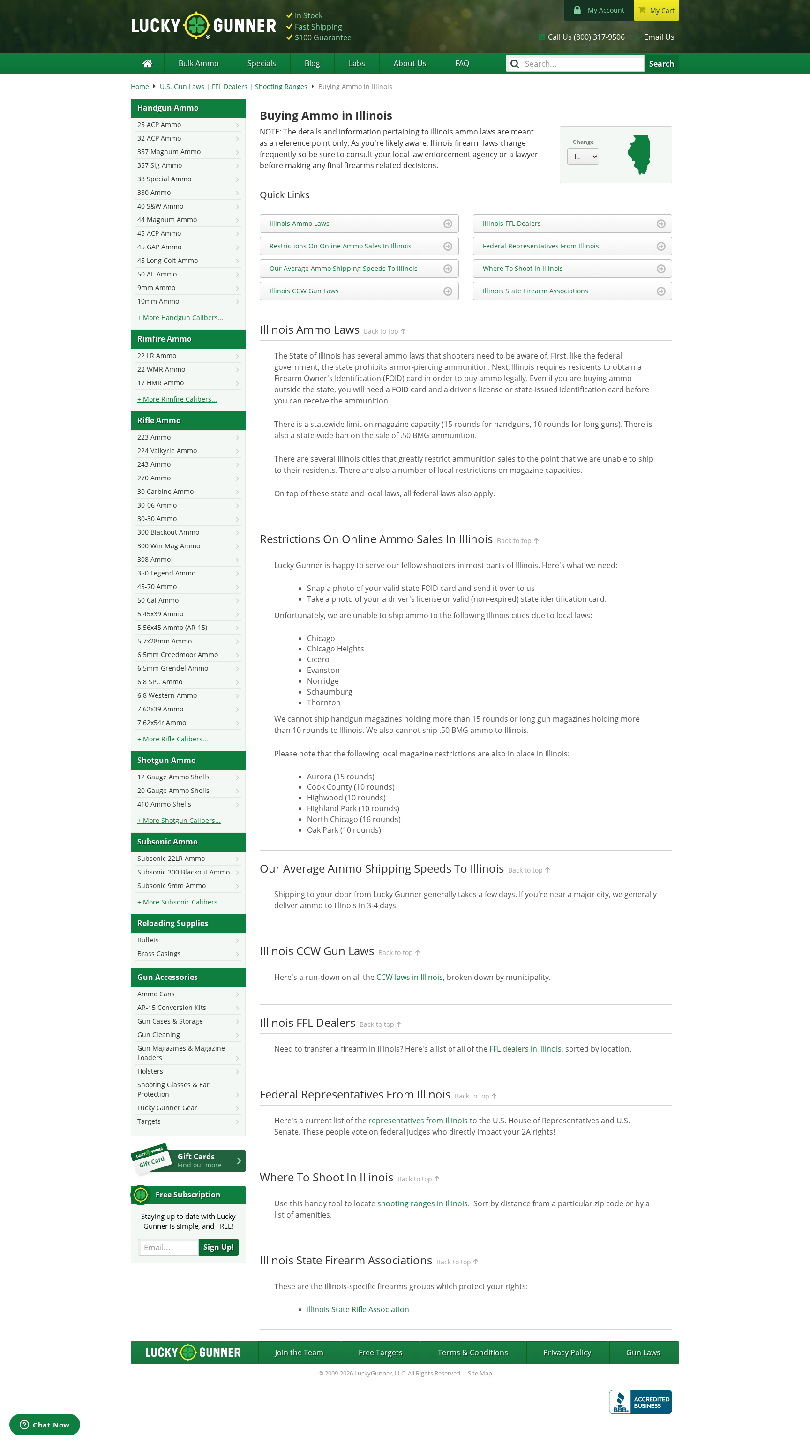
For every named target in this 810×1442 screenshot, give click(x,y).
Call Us (586, 37)
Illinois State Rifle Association (358, 1309)
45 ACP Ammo (159, 233)
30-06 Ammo (157, 505)
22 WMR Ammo (161, 369)
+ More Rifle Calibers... (172, 738)
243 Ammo (154, 464)
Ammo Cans (156, 993)
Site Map (480, 1373)
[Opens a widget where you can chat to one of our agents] (44, 1425)
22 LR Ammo (156, 355)
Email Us (659, 37)
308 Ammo (154, 559)
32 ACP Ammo (159, 138)
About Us (410, 63)
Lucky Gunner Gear (167, 1107)
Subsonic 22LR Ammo (171, 858)
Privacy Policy (567, 1352)
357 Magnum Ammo (169, 151)
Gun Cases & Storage (170, 1020)
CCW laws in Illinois (409, 977)
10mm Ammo (158, 301)
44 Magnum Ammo (167, 219)
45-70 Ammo (157, 586)
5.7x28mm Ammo (164, 640)
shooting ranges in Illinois (422, 1203)
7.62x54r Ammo (161, 722)
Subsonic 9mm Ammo (171, 885)
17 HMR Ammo (160, 382)
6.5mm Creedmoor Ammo (177, 654)
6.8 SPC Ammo (159, 681)
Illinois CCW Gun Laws (304, 290)
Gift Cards (200, 1160)
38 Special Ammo (164, 178)
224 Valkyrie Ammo (167, 450)
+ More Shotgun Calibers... (179, 820)
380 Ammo (154, 192)
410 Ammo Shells (164, 803)
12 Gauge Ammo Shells (173, 776)
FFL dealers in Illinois (525, 1049)
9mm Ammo (156, 287)
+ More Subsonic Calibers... (180, 901)
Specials (262, 63)
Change (583, 142)
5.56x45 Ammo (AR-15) (172, 627)
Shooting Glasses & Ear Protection (173, 1089)
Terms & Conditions (473, 1352)
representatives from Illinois (418, 1120)
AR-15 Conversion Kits (171, 1007)
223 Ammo (154, 437)
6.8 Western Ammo (167, 695)
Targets (149, 1121)
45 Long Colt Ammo (167, 260)
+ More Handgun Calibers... (180, 317)
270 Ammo (154, 477)
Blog (312, 63)
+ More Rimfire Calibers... (177, 399)
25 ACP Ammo (159, 124)
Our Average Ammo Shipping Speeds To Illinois (344, 268)
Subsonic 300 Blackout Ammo (183, 871)
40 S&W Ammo (160, 206)
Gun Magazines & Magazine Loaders (181, 1053)
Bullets (148, 939)
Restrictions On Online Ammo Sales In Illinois (341, 245)
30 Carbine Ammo (165, 491)
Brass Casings (159, 953)
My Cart (662, 10)
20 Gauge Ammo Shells (173, 790)
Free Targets (381, 1352)
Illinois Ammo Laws (300, 223)
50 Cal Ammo (158, 600)
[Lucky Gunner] (147, 63)
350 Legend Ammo (166, 572)
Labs (357, 63)
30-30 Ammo (157, 518)
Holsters (150, 1071)
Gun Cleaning (158, 1034)
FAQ (462, 63)
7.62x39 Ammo (160, 708)
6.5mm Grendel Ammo (172, 668)
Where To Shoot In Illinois (523, 268)
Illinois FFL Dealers (512, 223)
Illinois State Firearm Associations (535, 290)
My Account (606, 10)
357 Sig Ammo (159, 165)
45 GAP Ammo (159, 246)
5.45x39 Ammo (160, 613)
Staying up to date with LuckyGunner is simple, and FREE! (188, 1221)
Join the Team (299, 1352)
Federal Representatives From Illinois (541, 245)
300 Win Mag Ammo (168, 545)
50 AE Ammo (157, 273)
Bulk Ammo (199, 63)
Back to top (381, 331)
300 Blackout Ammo (168, 532)
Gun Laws (643, 1352)
